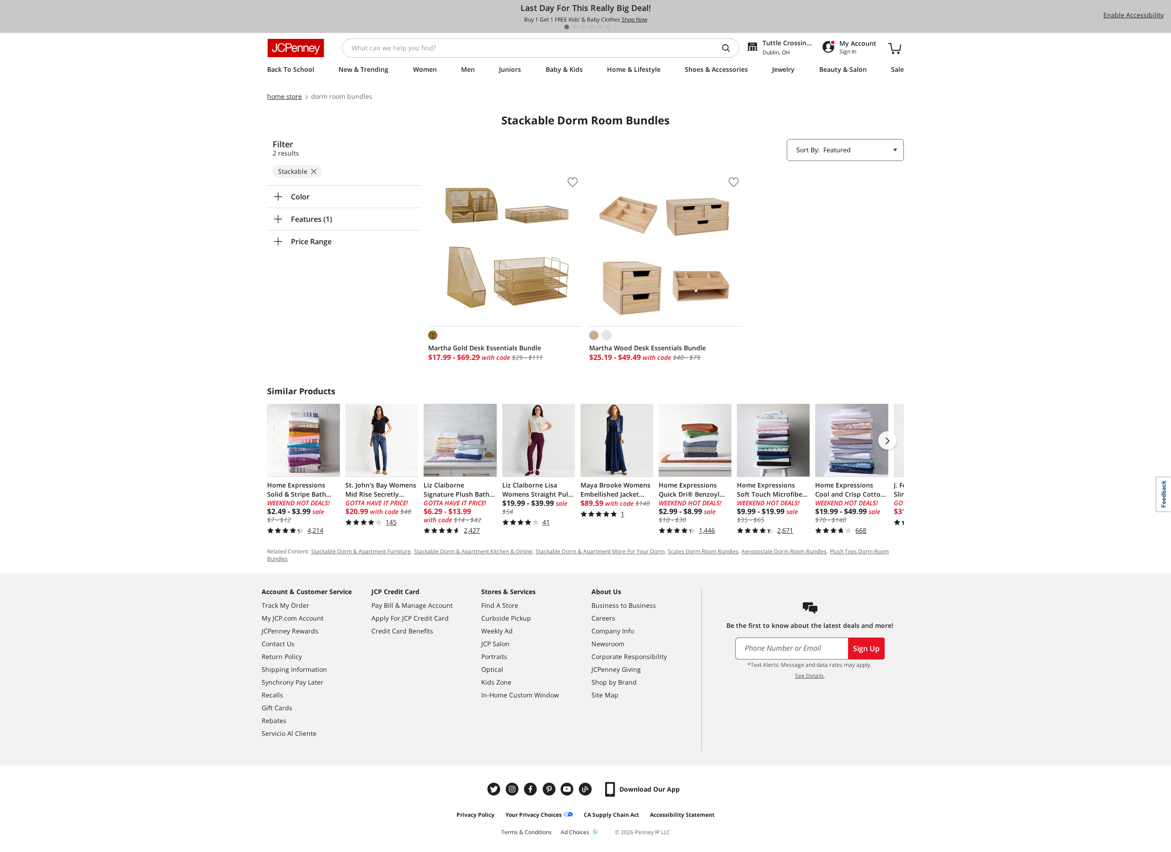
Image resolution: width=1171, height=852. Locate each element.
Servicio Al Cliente (289, 733)
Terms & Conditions (526, 832)
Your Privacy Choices (533, 815)
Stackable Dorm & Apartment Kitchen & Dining (473, 551)
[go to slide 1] (566, 27)
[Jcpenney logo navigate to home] (295, 48)
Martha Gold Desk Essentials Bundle (484, 347)
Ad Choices (575, 832)
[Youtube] (568, 789)
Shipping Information (294, 669)
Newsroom (607, 643)
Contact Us (278, 643)
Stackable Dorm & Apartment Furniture (361, 551)
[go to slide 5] (599, 27)
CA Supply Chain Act (611, 815)
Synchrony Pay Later (292, 682)
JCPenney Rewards (290, 631)
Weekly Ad (497, 631)
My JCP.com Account (292, 618)
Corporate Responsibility (629, 656)
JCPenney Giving (616, 669)
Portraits (494, 656)
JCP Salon (495, 643)
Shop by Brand (614, 682)
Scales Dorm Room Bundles (703, 551)
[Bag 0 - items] (895, 48)
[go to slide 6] (608, 27)
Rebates (274, 720)
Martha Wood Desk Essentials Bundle (647, 347)
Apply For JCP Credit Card (410, 618)
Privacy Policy (475, 815)
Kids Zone (496, 682)
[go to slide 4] (591, 27)
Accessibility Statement (682, 815)
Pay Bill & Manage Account (412, 605)
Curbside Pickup (506, 618)
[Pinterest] (550, 789)
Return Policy (282, 656)
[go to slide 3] (583, 27)
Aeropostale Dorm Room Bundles (784, 551)
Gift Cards (277, 707)
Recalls (272, 695)
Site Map (604, 695)
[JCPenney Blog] (586, 789)
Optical (492, 669)
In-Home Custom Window (520, 695)
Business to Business (623, 605)
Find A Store (499, 605)
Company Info (612, 631)
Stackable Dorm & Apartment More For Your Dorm (600, 551)
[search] (729, 48)
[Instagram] (513, 789)
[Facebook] (531, 789)
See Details (809, 676)
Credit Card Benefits (402, 631)
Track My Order (285, 605)
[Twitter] (495, 789)
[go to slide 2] (575, 27)
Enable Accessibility (1133, 15)
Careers (603, 618)
